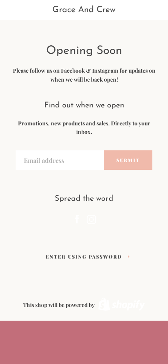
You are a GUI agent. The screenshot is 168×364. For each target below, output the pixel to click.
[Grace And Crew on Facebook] (77, 217)
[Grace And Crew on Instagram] (91, 217)
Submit (128, 160)
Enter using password (84, 256)
